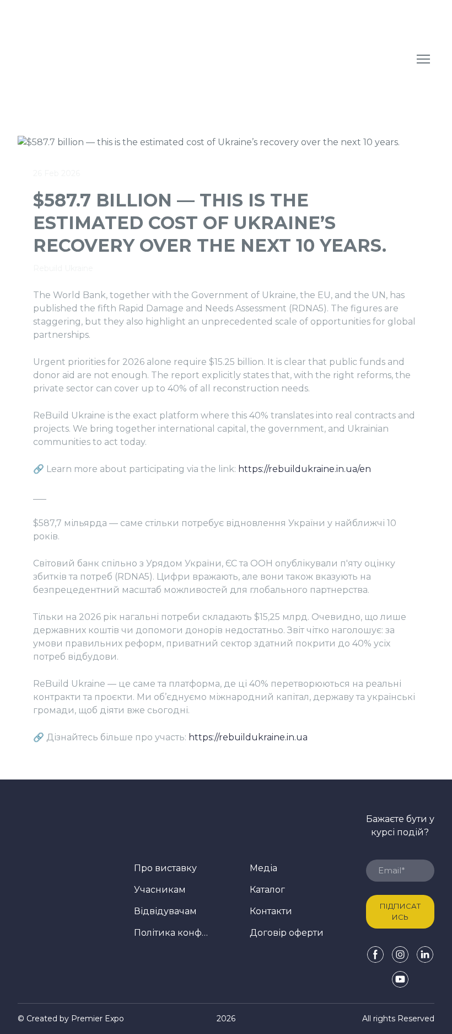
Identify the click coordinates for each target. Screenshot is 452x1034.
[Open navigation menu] (423, 59)
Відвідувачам (165, 911)
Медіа (263, 868)
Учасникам (160, 889)
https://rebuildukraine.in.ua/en (304, 469)
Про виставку (165, 868)
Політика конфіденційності (171, 932)
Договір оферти (287, 932)
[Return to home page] (102, 59)
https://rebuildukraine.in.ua (248, 737)
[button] (375, 954)
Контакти (271, 911)
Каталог (267, 889)
